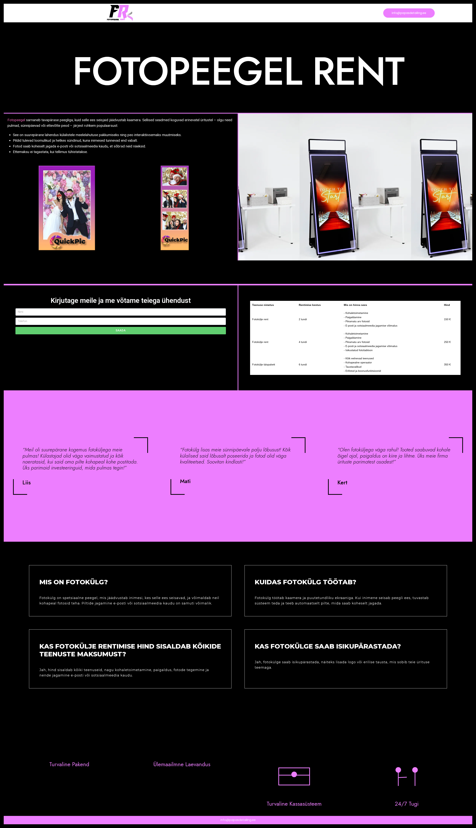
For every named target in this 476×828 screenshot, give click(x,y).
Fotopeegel (16, 120)
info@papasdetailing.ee (238, 820)
